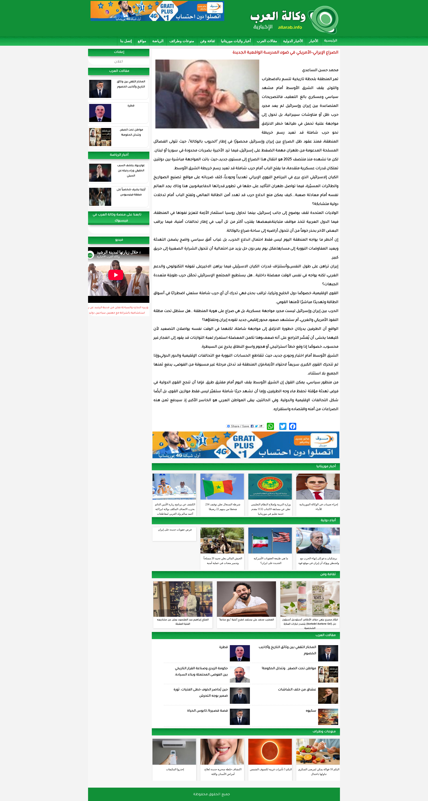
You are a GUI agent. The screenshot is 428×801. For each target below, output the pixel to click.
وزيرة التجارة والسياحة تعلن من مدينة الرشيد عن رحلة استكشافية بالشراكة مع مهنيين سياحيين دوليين (116, 310)
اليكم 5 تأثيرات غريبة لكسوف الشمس (271, 769)
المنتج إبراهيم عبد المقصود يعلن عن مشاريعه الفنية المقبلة (183, 622)
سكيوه (311, 711)
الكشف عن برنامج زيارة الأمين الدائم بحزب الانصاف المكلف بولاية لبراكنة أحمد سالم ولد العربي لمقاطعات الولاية (175, 508)
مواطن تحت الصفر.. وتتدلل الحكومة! (131, 133)
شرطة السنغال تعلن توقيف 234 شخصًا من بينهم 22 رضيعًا (222, 507)
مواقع (142, 41)
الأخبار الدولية (293, 41)
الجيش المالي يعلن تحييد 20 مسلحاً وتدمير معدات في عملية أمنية (223, 561)
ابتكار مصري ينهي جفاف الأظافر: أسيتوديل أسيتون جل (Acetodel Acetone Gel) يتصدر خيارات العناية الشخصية (310, 624)
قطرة (131, 106)
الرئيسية (330, 41)
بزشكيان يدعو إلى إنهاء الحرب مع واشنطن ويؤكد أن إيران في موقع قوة (318, 561)
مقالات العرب (267, 41)
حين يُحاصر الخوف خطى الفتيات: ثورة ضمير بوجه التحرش (201, 693)
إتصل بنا (126, 41)
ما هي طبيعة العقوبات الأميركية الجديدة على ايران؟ (271, 561)
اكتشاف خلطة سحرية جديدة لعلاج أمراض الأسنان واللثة (222, 772)
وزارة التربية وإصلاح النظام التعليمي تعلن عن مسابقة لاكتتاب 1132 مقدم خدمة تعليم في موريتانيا (271, 508)
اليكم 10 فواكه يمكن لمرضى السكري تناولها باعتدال (318, 772)
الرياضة (157, 41)
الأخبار (313, 41)
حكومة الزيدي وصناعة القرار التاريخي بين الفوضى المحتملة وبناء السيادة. (201, 672)
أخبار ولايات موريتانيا (236, 41)
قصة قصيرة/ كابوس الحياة (207, 711)
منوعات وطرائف (181, 41)
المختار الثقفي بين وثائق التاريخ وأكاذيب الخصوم (131, 85)
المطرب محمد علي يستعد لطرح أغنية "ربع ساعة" (246, 620)
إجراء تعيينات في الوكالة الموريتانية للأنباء (318, 507)
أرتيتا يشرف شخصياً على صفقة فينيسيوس (131, 192)
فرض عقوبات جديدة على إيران (175, 529)
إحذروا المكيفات (175, 769)
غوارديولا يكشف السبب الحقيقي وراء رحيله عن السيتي (131, 171)
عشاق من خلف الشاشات (297, 690)
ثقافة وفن (207, 41)
